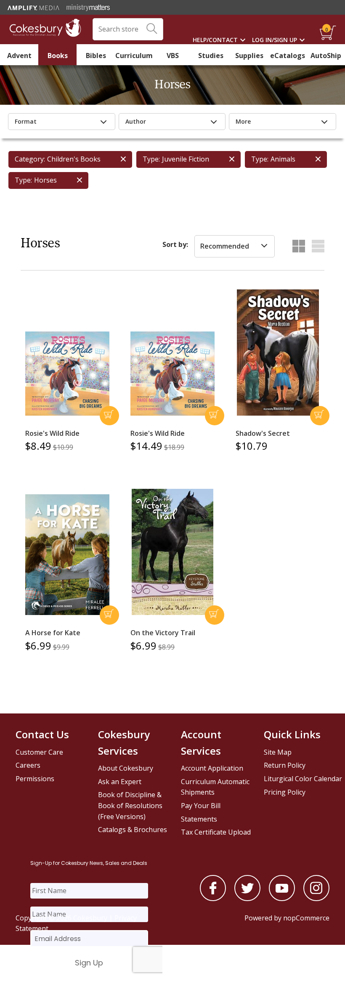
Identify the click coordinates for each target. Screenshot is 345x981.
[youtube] (282, 898)
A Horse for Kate (52, 632)
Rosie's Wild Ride (52, 433)
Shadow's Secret (263, 433)
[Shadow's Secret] (278, 352)
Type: (151, 159)
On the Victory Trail (162, 632)
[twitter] (247, 898)
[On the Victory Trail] (172, 552)
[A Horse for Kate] (67, 554)
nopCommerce (306, 918)
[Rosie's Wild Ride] (67, 373)
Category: (30, 159)
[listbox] (234, 246)
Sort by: (175, 244)
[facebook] (213, 898)
